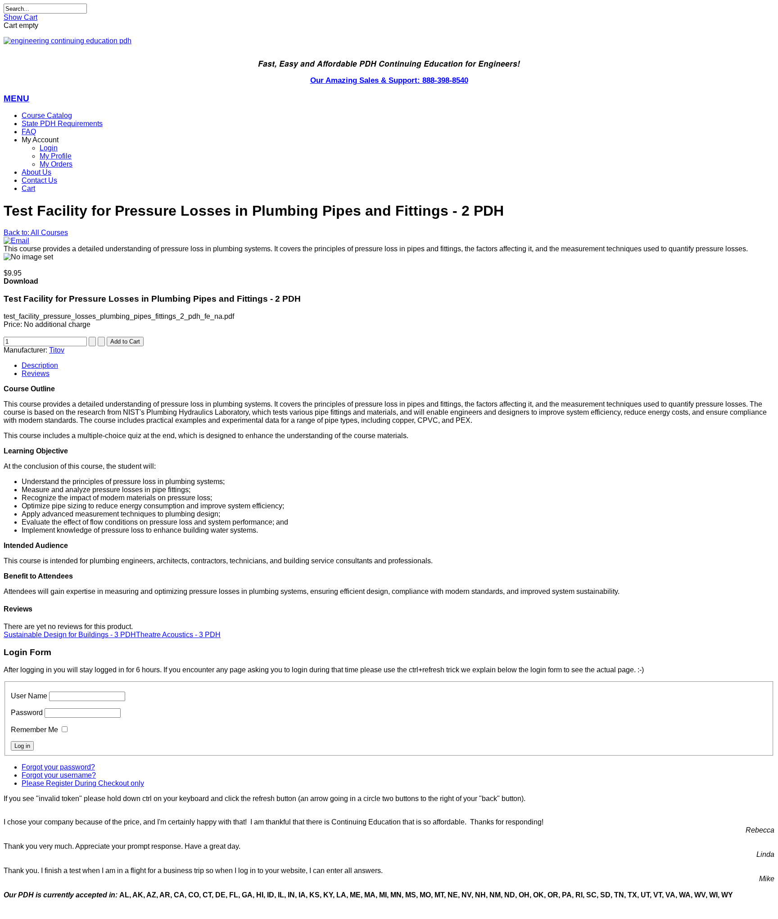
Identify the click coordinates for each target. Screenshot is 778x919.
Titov (56, 350)
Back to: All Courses (36, 232)
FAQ (29, 132)
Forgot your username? (59, 775)
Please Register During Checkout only (83, 783)
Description (40, 365)
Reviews (36, 373)
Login (49, 148)
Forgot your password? (58, 767)
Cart (28, 188)
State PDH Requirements (62, 123)
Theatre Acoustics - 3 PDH (178, 634)
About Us (36, 172)
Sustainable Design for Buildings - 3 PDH (70, 634)
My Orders (56, 164)
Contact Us (39, 180)
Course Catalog (47, 115)
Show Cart (20, 17)
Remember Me (34, 729)
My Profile (56, 156)
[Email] (16, 240)
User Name (29, 696)
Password (27, 712)
